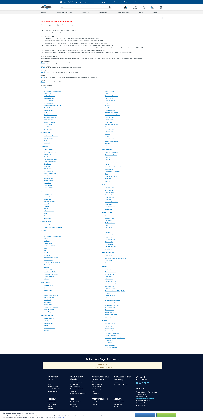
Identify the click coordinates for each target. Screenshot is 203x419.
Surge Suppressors (110, 206)
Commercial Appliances (111, 155)
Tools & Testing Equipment (111, 141)
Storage (107, 136)
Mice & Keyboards (48, 107)
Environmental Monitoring (111, 96)
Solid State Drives (48, 178)
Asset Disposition (109, 274)
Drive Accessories (48, 100)
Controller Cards (48, 154)
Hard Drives (47, 166)
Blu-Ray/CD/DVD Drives (50, 152)
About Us (50, 379)
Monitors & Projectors (47, 315)
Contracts (94, 402)
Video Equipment (48, 187)
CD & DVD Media (48, 290)
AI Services (108, 269)
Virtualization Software (111, 347)
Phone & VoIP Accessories (50, 115)
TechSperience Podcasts (121, 384)
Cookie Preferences (145, 415)
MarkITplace (73, 406)
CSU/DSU (107, 93)
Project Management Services (112, 300)
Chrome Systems (48, 199)
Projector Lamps (48, 304)
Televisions (46, 267)
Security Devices (48, 129)
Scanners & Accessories (111, 246)
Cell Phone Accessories (49, 96)
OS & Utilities (108, 342)
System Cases (47, 183)
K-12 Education (96, 386)
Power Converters (109, 197)
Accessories (44, 88)
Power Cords (47, 143)
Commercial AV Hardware (50, 224)
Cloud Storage (108, 276)
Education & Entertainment (112, 333)
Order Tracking (52, 404)
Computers (43, 191)
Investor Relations (53, 391)
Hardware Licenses (48, 103)
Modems (107, 105)
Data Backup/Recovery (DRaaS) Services (115, 291)
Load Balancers (109, 260)
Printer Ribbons (47, 302)
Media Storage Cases (49, 297)
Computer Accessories (49, 98)
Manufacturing (96, 389)
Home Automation (110, 100)
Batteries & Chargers (110, 187)
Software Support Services (112, 305)
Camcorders (47, 234)
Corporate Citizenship (54, 389)
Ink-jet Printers (109, 225)
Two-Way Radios (48, 269)
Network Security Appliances (112, 115)
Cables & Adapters (45, 132)
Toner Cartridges (48, 311)
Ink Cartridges (47, 292)
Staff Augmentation (110, 307)
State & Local (95, 393)
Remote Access (109, 127)
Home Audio (47, 253)
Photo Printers (109, 237)
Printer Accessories (49, 119)
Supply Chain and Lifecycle (77, 393)
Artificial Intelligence (76, 382)
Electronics (44, 230)
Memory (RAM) (47, 168)
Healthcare (95, 382)
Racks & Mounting (48, 124)
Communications (109, 91)
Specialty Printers (109, 249)
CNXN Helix (73, 404)
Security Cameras (48, 260)
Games (45, 248)
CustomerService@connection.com (145, 398)
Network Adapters (110, 110)
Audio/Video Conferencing (111, 152)
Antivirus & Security (110, 323)
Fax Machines (108, 157)
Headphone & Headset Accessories (53, 105)
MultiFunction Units (110, 234)
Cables (45, 140)
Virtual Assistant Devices (50, 272)
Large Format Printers (110, 230)
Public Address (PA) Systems (51, 257)
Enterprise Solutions (142, 403)
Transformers (108, 209)
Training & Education (110, 312)
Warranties (108, 317)
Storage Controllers (48, 180)
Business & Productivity (111, 328)
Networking (105, 88)
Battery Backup (109, 190)
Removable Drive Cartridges (51, 307)
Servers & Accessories (108, 252)
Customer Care (52, 402)
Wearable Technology (49, 276)
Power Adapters (109, 195)
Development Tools (110, 331)
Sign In (116, 406)
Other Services (109, 298)
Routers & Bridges (109, 129)
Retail (93, 391)
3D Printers (108, 215)
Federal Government (98, 379)
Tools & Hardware (48, 185)
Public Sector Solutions (143, 400)
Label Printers (108, 227)
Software (107, 134)
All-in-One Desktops (49, 194)
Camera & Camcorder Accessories (52, 91)
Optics (45, 112)
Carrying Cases (47, 93)
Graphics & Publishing (110, 335)
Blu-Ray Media (47, 288)
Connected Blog (118, 379)
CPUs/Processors (48, 156)
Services (104, 266)
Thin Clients (46, 215)
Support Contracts (109, 310)
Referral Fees (47, 127)
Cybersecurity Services (111, 288)
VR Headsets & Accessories (51, 274)
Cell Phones (46, 241)
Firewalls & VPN (109, 98)
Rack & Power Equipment (111, 124)
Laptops (46, 208)
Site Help (50, 406)
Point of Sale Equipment (50, 117)
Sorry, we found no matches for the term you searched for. (56, 21)
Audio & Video (108, 326)
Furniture (107, 159)
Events (116, 382)
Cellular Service (109, 279)
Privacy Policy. (61, 417)
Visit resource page (99, 2)
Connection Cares (53, 386)
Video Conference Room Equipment (53, 227)
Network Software (110, 340)
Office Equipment (107, 149)
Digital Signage (47, 321)
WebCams (46, 279)
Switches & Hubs (109, 138)
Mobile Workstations (49, 211)
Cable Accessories (48, 138)
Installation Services (110, 295)
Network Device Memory (111, 112)
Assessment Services (110, 272)
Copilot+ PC (46, 204)
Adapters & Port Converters (51, 136)
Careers (50, 384)
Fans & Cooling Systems (50, 161)
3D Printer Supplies (48, 285)
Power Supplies (47, 175)
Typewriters (108, 181)
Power (104, 184)
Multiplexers (108, 107)
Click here (43, 63)
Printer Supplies (109, 242)
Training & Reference (110, 345)
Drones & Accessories (49, 245)
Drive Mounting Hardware (50, 159)
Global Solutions (141, 405)
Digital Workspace (75, 386)
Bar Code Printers (109, 218)
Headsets (107, 164)
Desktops (46, 206)
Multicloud (73, 391)
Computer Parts (45, 146)
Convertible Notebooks (49, 201)
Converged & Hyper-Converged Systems (115, 258)
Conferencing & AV (46, 221)
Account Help (118, 404)
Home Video (47, 255)
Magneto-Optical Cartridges (51, 295)
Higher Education (97, 384)
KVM (106, 103)
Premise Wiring (109, 119)
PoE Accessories (109, 117)
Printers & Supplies (107, 212)
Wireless (107, 146)
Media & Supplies (45, 282)
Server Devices (109, 131)
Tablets (45, 213)
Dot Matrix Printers (110, 223)
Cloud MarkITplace (75, 402)
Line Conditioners (109, 192)
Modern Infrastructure (76, 389)
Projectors (46, 330)
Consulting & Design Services (112, 283)
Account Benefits (119, 402)
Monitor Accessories (49, 110)
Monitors (46, 325)
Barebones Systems (49, 196)
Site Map (50, 408)
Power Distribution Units (111, 202)
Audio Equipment (48, 149)
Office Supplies (109, 169)
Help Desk (107, 293)
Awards (50, 382)
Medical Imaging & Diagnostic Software (115, 338)
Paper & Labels (47, 300)
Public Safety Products (111, 176)
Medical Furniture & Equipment (113, 166)
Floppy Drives (47, 164)
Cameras (46, 238)
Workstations (47, 218)
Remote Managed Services (112, 302)
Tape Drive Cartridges (49, 309)
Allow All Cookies (166, 415)
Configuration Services (110, 281)
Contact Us (140, 389)
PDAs (106, 174)
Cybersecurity (74, 384)
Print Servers (108, 122)
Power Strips (108, 204)
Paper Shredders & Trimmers (112, 171)
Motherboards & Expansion (50, 173)
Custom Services (109, 286)
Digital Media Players (49, 243)
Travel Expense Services (111, 314)
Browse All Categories (46, 85)
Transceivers (108, 143)
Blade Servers (108, 255)
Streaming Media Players (50, 264)
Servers (107, 263)
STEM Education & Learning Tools (52, 262)
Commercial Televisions (49, 318)
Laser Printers (108, 232)
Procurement (95, 404)
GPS (45, 250)
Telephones (108, 178)
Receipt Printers (109, 244)
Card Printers (108, 220)
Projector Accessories (49, 122)
